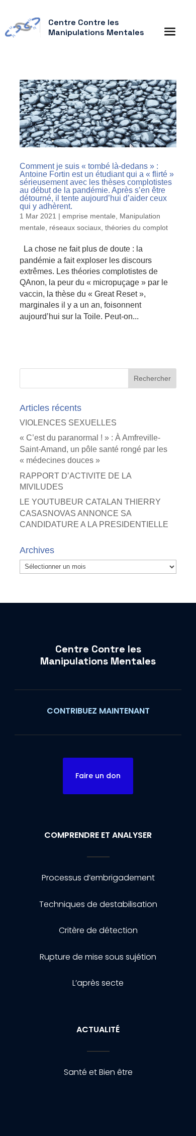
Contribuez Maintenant (98, 711)
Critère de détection (98, 930)
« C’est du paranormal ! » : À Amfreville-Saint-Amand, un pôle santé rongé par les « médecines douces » (93, 449)
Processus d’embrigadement (98, 877)
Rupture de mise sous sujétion (98, 957)
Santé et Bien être (98, 1072)
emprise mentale (89, 216)
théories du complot (136, 227)
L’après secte (98, 983)
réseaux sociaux (75, 227)
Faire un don (98, 776)
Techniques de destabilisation (98, 904)
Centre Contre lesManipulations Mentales (98, 654)
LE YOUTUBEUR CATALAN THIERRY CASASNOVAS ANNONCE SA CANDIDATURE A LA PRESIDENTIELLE (94, 513)
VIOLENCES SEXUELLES (68, 422)
